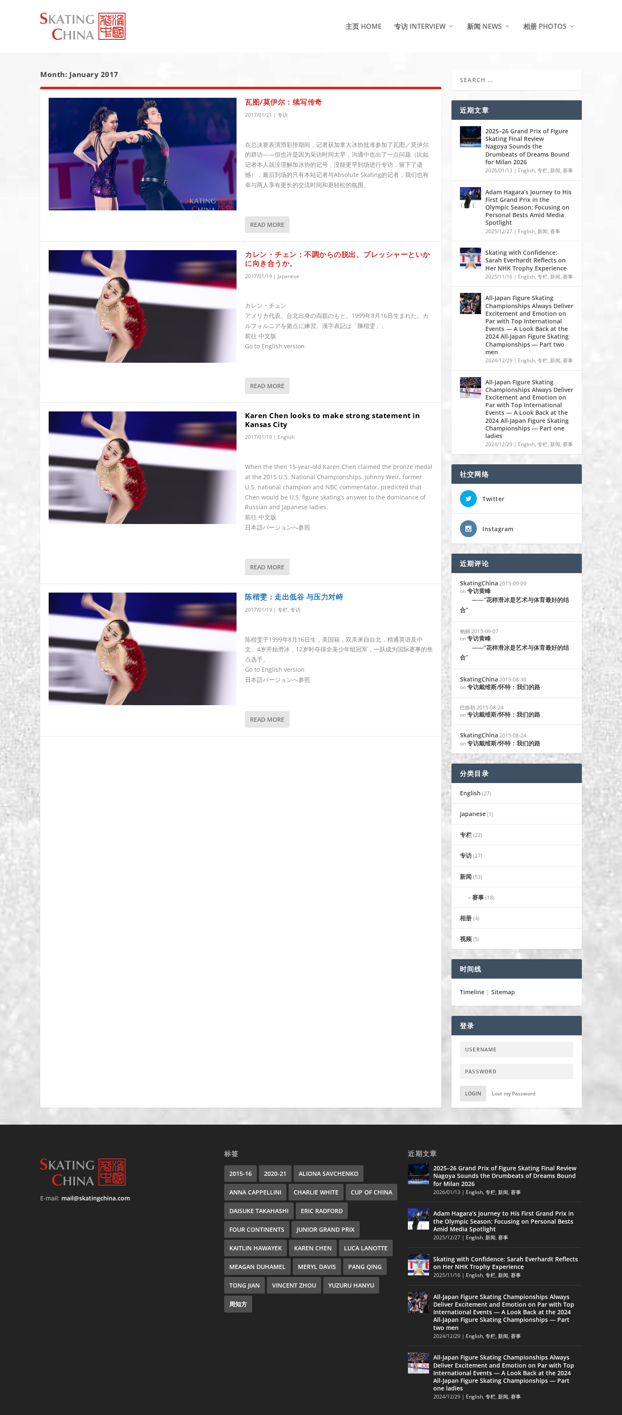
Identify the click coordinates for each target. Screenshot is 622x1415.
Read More (267, 225)
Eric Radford (322, 1211)
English (286, 437)
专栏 (283, 609)
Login (473, 1093)
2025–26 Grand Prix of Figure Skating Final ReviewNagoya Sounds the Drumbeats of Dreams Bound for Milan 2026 (527, 146)
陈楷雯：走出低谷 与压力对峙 (294, 596)
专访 (283, 115)
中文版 (267, 336)
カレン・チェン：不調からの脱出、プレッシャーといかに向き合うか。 (337, 258)
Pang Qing (365, 1267)
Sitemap (503, 992)
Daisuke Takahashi (259, 1211)
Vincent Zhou (294, 1285)
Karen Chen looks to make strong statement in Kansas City (332, 420)
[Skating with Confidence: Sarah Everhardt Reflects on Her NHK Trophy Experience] (470, 258)
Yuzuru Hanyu (351, 1285)
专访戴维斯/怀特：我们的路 (503, 687)
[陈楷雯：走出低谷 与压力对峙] (143, 649)
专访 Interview (420, 27)
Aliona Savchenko (328, 1174)
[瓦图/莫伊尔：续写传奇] (143, 154)
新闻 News (484, 27)
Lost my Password (513, 1093)
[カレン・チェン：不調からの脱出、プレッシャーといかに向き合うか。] (143, 306)
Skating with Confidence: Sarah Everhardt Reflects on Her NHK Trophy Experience (526, 260)
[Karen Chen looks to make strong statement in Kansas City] (143, 467)
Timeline (472, 992)
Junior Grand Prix (326, 1229)
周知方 (238, 1304)
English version (283, 346)
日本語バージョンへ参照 (277, 527)
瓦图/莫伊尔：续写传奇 (283, 102)
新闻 (555, 170)
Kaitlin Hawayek (255, 1248)
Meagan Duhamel (257, 1267)
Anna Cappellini (255, 1192)
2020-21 (275, 1174)
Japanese (288, 276)
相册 (466, 918)
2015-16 (240, 1174)
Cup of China (371, 1192)
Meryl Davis (317, 1267)
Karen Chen (313, 1248)
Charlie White (316, 1192)
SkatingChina (479, 583)
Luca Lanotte (366, 1248)
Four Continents (256, 1229)
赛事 (568, 170)
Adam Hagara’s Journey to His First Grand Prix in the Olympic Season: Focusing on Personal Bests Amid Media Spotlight (528, 207)
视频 (466, 939)
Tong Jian (244, 1285)
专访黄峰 (514, 600)
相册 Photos (545, 27)
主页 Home (364, 27)
